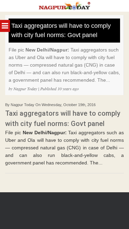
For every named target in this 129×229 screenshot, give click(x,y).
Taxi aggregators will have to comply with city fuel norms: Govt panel (61, 30)
